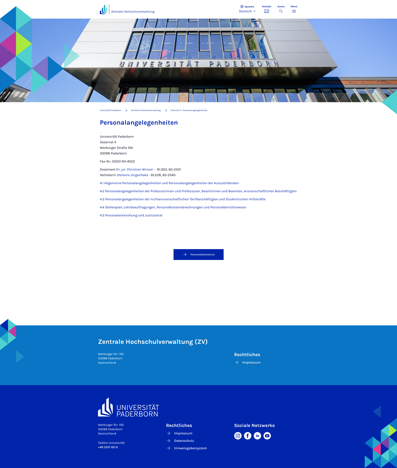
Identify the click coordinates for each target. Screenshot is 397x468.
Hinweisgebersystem (190, 448)
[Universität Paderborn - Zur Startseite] (103, 9)
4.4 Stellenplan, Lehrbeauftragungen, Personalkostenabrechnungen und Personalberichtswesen (173, 207)
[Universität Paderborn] (198, 407)
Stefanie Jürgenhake (132, 175)
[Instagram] (238, 435)
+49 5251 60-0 (108, 447)
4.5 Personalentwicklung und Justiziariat (131, 215)
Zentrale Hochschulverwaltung (132, 11)
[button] (249, 9)
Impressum (251, 362)
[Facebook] (247, 435)
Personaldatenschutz (202, 254)
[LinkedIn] (257, 435)
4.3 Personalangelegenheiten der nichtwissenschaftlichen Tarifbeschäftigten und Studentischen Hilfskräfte (182, 199)
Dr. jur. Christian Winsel (134, 169)
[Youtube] (267, 435)
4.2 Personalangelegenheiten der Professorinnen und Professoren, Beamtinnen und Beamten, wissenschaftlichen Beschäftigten (198, 191)
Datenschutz (184, 441)
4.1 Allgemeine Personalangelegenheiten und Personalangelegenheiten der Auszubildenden (169, 183)
